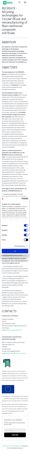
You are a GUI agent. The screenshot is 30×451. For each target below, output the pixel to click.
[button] (19, 2)
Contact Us (5, 446)
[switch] (26, 230)
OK (15, 251)
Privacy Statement (15, 446)
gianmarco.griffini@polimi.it (14, 330)
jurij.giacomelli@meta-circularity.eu (16, 353)
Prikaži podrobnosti (19, 246)
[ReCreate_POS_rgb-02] (8, 3)
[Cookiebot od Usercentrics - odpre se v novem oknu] (21, 199)
